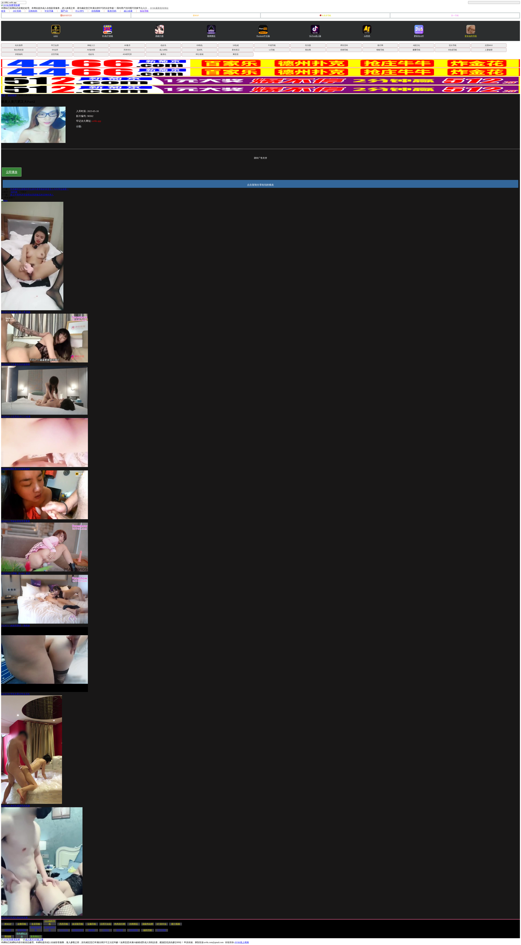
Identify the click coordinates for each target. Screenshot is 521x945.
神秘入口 (91, 45)
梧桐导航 (344, 50)
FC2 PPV (80, 11)
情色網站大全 (21, 935)
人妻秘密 (489, 50)
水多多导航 (326, 16)
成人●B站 (163, 50)
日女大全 (63, 930)
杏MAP (196, 16)
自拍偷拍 (12, 95)
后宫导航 (55, 54)
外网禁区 (133, 924)
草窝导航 (22, 930)
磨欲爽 (119, 930)
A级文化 (416, 45)
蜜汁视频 (175, 924)
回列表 (14, 192)
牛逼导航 (272, 45)
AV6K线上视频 (241, 942)
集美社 (163, 54)
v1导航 (272, 50)
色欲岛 (163, 45)
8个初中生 (161, 924)
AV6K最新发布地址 (159, 8)
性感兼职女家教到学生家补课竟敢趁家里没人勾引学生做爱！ (39, 189)
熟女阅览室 (19, 50)
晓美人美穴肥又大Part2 (30, 95)
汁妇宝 (105, 930)
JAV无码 (17, 11)
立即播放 (11, 172)
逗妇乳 (199, 50)
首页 (3, 11)
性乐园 (308, 45)
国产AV (64, 11)
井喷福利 (19, 54)
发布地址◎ (35, 936)
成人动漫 (128, 11)
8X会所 (55, 50)
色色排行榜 (119, 924)
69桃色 (200, 45)
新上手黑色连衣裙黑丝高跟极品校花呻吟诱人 (32, 195)
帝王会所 (55, 45)
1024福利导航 (49, 922)
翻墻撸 (8, 936)
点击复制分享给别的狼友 (260, 184)
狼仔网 (380, 45)
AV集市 (127, 45)
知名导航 (144, 11)
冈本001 (127, 50)
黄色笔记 (235, 50)
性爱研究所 (77, 930)
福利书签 (147, 930)
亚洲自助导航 (49, 928)
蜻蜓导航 (380, 50)
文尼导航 (35, 924)
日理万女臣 (105, 924)
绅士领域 (199, 54)
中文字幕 (49, 11)
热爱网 (8, 930)
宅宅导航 (161, 930)
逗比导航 (452, 45)
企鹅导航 (22, 924)
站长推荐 (19, 45)
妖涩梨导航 (77, 924)
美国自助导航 (35, 928)
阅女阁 (308, 50)
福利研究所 (67, 16)
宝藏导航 (91, 924)
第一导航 (455, 16)
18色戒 (236, 45)
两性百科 (344, 45)
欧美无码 (112, 11)
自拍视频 (95, 11)
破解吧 (91, 930)
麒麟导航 (416, 50)
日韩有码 (32, 11)
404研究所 (127, 54)
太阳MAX (489, 45)
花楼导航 (133, 930)
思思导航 (63, 924)
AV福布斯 (91, 50)
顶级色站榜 (147, 924)
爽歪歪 (236, 54)
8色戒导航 (452, 50)
